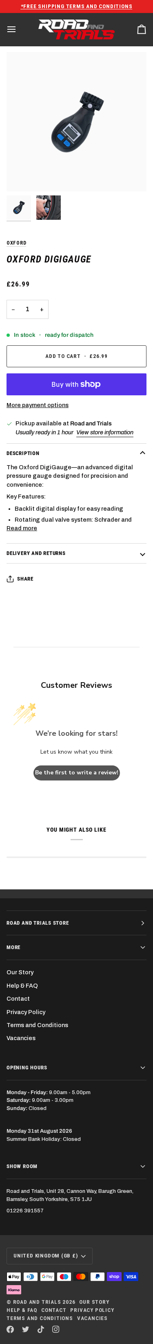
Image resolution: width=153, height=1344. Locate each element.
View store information (104, 432)
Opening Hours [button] (27, 1067)
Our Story (20, 972)
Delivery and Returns (36, 553)
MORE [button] (13, 947)
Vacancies (21, 1038)
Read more (22, 528)
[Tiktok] (41, 1329)
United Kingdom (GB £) (45, 1256)
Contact (18, 998)
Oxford (16, 243)
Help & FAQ (22, 985)
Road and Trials (37, 1302)
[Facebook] (10, 1329)
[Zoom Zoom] (76, 121)
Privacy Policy (26, 1012)
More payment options (38, 405)
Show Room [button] (22, 1166)
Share (25, 579)
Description (23, 453)
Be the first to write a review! (76, 772)
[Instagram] (56, 1329)
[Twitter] (25, 1329)
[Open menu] (19, 29)
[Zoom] (22, 176)
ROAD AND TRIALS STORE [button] (38, 923)
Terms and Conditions (37, 1025)
